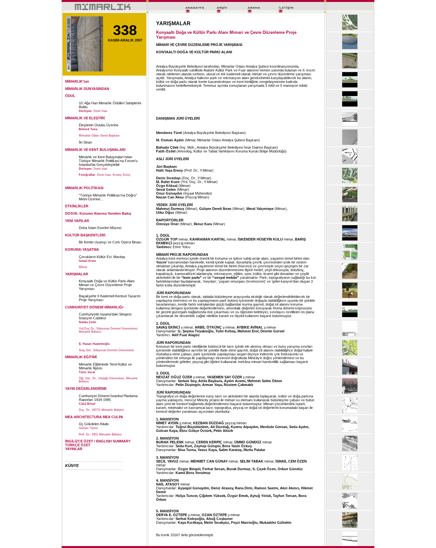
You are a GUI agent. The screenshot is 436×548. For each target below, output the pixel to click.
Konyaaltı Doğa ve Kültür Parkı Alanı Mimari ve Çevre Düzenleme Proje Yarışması (107, 285)
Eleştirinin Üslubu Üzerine (98, 125)
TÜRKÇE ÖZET (77, 445)
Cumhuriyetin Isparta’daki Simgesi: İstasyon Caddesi (105, 316)
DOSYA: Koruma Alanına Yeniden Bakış (98, 213)
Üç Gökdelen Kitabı (94, 424)
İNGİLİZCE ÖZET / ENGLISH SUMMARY (98, 441)
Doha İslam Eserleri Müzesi (100, 228)
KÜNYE (72, 465)
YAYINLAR (73, 449)
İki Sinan (85, 142)
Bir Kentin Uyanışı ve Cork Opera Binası (110, 242)
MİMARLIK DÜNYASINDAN (87, 89)
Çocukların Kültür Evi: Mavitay (102, 257)
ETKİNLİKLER (76, 206)
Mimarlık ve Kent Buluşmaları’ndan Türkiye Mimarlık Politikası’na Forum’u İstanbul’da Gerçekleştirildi (108, 161)
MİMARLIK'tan (77, 81)
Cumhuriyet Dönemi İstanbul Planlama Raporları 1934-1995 (108, 398)
